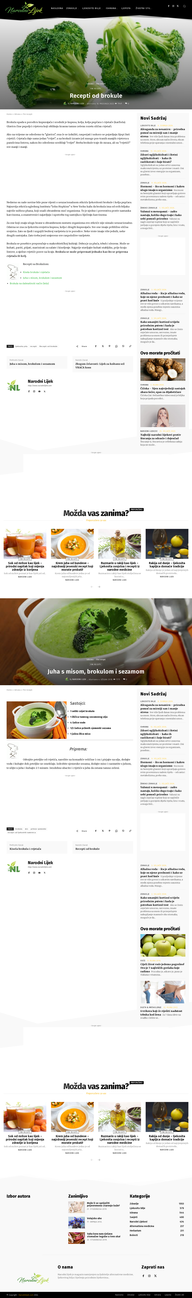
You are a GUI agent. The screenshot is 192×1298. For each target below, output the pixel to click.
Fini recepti (100, 84)
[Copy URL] (130, 346)
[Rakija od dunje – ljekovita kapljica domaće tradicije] (167, 544)
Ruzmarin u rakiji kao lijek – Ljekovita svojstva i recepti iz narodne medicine (120, 566)
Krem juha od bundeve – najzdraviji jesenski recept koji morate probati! (72, 566)
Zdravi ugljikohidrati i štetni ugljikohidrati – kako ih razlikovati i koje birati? (159, 158)
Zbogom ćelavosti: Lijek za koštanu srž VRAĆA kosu (99, 365)
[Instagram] (173, 6)
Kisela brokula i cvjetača (36, 272)
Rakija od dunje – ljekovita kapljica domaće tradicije (167, 564)
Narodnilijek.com (26, 1295)
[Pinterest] (109, 346)
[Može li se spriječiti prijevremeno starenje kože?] (76, 1207)
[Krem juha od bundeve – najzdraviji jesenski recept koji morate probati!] (72, 544)
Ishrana (90, 84)
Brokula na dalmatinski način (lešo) (29, 283)
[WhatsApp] (116, 346)
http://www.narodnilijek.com (39, 386)
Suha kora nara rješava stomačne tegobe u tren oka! (103, 1235)
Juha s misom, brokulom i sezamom (42, 278)
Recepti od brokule (48, 346)
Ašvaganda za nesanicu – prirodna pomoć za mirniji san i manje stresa (162, 133)
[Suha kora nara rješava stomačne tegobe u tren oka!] (76, 1238)
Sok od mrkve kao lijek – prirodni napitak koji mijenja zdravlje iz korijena (25, 566)
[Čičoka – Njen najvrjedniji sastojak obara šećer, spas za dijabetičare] (162, 369)
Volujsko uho (94, 1218)
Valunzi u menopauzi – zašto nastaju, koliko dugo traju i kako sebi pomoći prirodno (161, 215)
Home (9, 114)
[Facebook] (168, 6)
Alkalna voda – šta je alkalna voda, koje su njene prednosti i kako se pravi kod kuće (162, 297)
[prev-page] (92, 587)
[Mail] (39, 391)
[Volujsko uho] (76, 1222)
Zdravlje (144, 183)
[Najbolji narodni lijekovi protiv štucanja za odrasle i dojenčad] (162, 416)
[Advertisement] (70, 177)
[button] (184, 6)
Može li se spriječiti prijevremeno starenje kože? (103, 1204)
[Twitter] (177, 6)
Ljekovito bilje (148, 125)
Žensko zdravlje (148, 208)
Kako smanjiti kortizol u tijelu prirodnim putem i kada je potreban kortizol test (159, 325)
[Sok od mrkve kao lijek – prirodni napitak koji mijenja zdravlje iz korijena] (25, 544)
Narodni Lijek (77, 103)
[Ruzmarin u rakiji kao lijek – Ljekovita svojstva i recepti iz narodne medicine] (119, 544)
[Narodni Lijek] (65, 104)
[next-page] (99, 587)
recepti (33, 346)
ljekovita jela (21, 346)
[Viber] (123, 346)
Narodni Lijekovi (149, 431)
